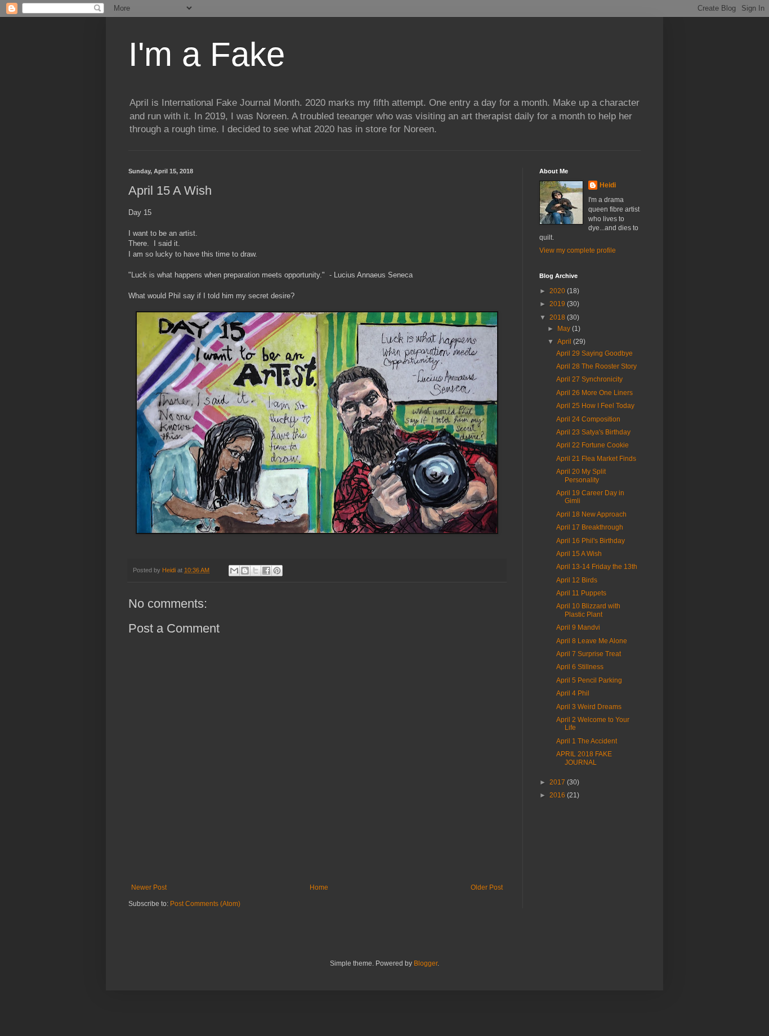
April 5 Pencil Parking (589, 680)
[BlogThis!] (245, 570)
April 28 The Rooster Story (596, 366)
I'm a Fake (206, 54)
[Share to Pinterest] (277, 570)
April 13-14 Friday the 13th (596, 567)
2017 (558, 782)
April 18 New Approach (591, 514)
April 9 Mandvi (578, 627)
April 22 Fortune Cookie (592, 445)
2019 (558, 304)
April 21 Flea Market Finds (596, 459)
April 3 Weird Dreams (589, 707)
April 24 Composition (588, 419)
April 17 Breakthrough (589, 527)
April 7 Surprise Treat (588, 654)
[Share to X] (255, 570)
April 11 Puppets (581, 593)
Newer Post (149, 887)
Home (319, 887)
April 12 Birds (576, 580)
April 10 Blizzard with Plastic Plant (588, 610)
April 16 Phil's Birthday (590, 541)
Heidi (608, 185)
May (564, 329)
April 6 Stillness (579, 667)
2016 (558, 795)
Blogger (425, 963)
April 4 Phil (572, 693)
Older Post (487, 887)
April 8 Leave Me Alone (591, 641)
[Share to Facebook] (266, 570)
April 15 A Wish (579, 554)
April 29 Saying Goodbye (594, 353)
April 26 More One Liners (594, 393)
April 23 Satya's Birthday (593, 432)
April (565, 342)
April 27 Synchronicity (589, 379)
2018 (558, 317)
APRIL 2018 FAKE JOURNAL (584, 758)
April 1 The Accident (586, 741)
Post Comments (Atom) (205, 904)
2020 (558, 291)
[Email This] (234, 570)
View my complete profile (577, 250)
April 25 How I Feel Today (595, 406)
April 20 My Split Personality (581, 475)
